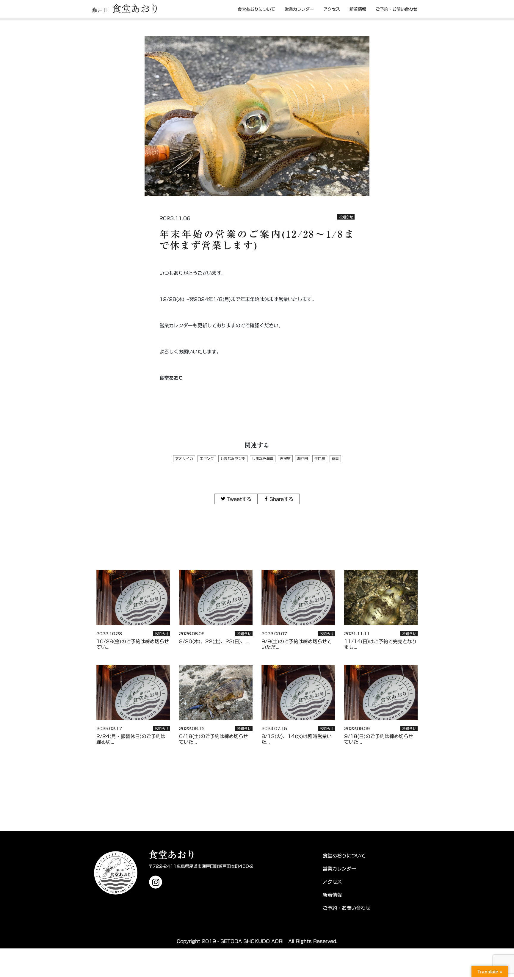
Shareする (281, 499)
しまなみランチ (232, 458)
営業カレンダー (299, 9)
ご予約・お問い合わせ (396, 9)
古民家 (285, 458)
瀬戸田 (302, 458)
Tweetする (239, 499)
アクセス (331, 9)
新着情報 (358, 9)
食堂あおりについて (256, 9)
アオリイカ (184, 458)
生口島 (319, 458)
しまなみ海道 (262, 458)
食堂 (335, 458)
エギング (207, 458)
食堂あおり (125, 8)
